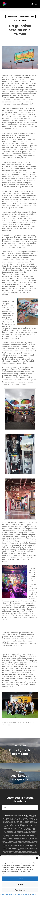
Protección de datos (23, 815)
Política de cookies (7, 894)
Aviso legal (35, 894)
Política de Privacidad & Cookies (22, 894)
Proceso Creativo (20, 20)
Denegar (20, 884)
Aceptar (20, 879)
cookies (21, 817)
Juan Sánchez (11, 17)
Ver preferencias (20, 890)
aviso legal (13, 817)
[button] (37, 858)
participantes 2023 (27, 17)
